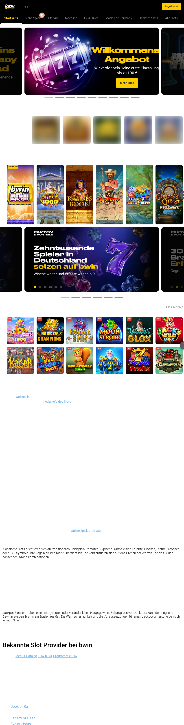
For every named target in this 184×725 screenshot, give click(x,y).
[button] (48, 97)
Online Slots (24, 397)
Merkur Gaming (26, 656)
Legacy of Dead (23, 718)
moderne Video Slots (56, 401)
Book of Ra (20, 706)
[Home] (12, 6)
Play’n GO (45, 656)
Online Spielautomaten (86, 530)
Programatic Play (65, 656)
